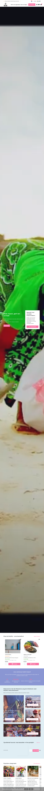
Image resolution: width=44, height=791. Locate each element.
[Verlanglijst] (38, 4)
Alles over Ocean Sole (10, 719)
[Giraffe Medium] (12, 646)
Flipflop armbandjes (27, 654)
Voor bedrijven (32, 4)
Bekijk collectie (37, 636)
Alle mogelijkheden (32, 326)
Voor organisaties (16, 4)
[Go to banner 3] (33, 716)
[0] (41, 4)
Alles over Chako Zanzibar (33, 704)
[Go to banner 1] (13, 708)
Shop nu (38, 742)
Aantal (31, 750)
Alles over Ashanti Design (33, 733)
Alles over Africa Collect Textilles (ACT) (32, 719)
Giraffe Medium (8, 654)
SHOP (12, 4)
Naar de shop (6, 325)
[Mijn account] (36, 4)
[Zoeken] (27, 4)
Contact (35, 1)
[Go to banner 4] (22, 730)
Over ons (22, 4)
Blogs (25, 4)
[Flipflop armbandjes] (31, 646)
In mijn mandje (35, 750)
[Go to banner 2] (33, 701)
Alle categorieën (37, 763)
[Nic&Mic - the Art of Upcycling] (6, 4)
